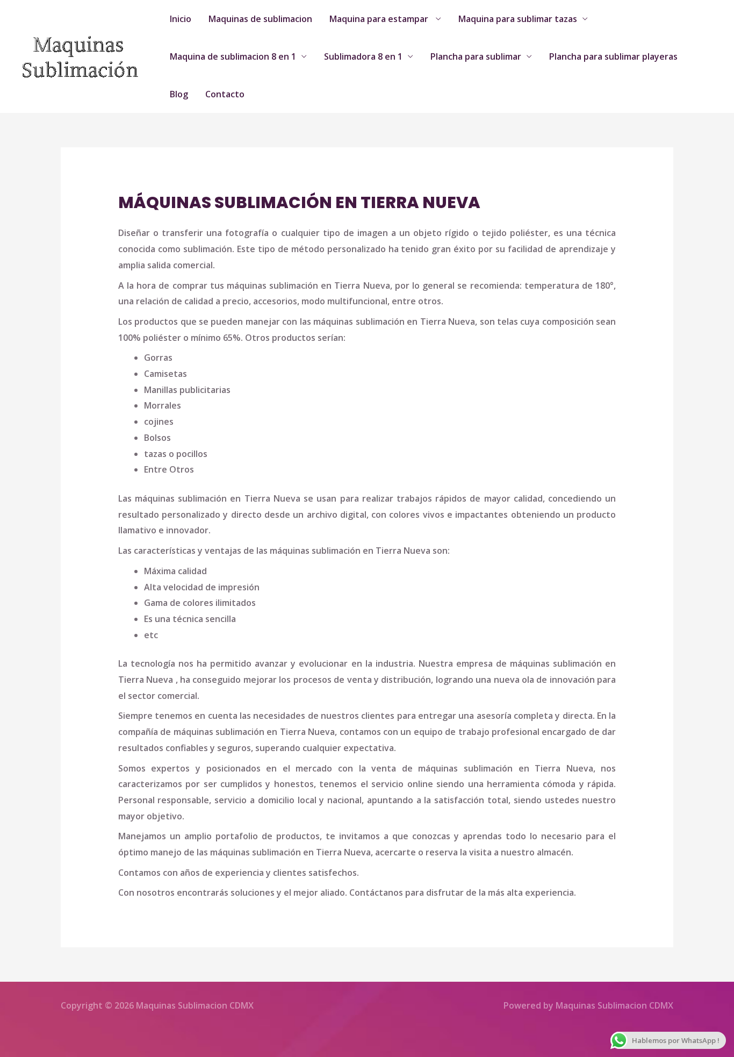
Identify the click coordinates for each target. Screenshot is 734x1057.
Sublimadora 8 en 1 (363, 56)
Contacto (224, 94)
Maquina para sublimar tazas (517, 19)
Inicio (180, 19)
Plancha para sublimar (475, 56)
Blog (179, 94)
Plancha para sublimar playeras (613, 56)
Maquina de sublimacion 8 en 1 (233, 56)
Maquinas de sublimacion (260, 19)
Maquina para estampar (379, 19)
